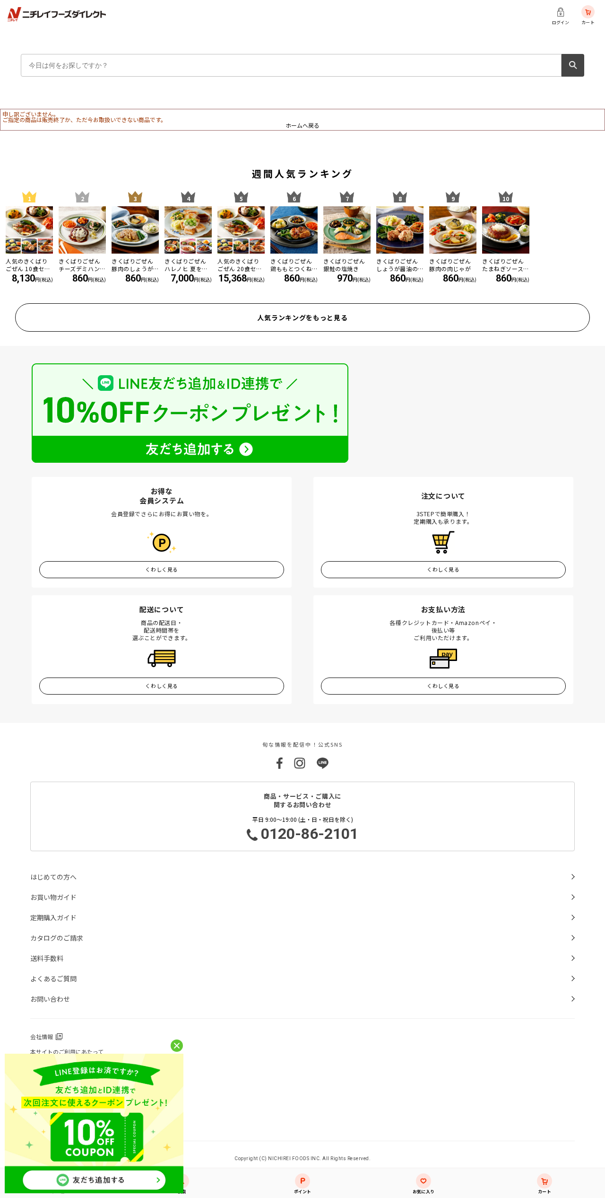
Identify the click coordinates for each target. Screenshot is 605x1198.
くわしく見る (161, 569)
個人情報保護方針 (53, 1067)
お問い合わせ (50, 999)
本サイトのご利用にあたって (67, 1052)
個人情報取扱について (58, 1082)
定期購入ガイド (53, 917)
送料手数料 (46, 958)
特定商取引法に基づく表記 (64, 1097)
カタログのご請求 (56, 938)
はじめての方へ (53, 876)
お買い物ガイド (53, 897)
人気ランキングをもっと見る (302, 317)
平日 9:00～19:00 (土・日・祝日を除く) (305, 829)
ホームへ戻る (302, 125)
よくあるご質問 (53, 978)
